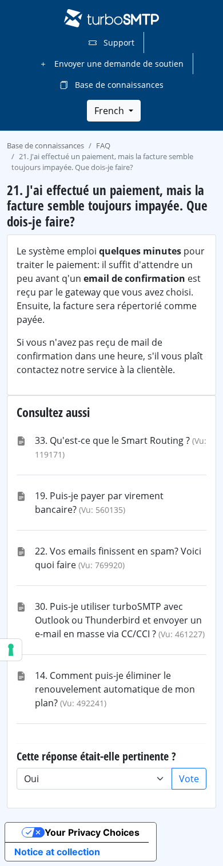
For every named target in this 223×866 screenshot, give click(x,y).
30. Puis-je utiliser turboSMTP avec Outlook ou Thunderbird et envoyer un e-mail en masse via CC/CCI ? (118, 620)
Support (117, 42)
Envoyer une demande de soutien (118, 63)
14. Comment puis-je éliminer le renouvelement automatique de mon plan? (115, 689)
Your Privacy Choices (92, 832)
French (110, 110)
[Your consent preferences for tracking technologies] (11, 650)
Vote (189, 778)
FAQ (103, 145)
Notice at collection (57, 851)
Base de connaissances (118, 84)
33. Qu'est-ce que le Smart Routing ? (112, 440)
